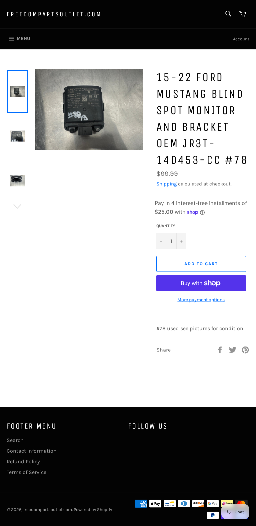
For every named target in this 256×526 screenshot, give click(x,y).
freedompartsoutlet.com (54, 14)
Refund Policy (23, 461)
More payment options (201, 300)
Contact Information (32, 451)
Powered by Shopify (93, 509)
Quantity (165, 225)
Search (15, 440)
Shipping (166, 184)
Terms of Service (26, 472)
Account (241, 38)
